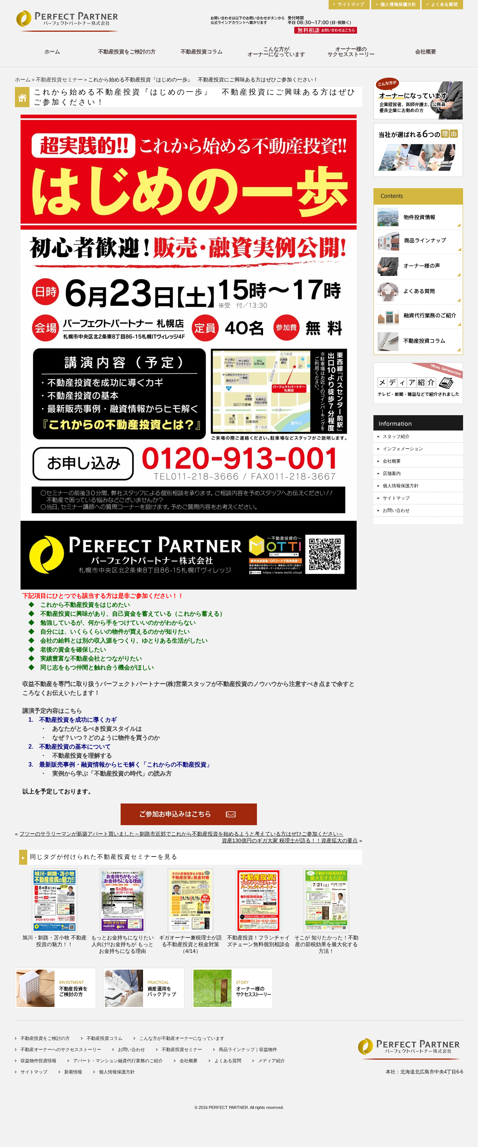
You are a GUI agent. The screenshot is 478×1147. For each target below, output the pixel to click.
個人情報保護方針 (401, 485)
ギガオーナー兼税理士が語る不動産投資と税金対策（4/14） (190, 944)
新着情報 (73, 1072)
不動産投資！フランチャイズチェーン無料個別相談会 (258, 941)
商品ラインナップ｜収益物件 (248, 1049)
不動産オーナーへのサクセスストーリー (61, 1049)
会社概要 (425, 51)
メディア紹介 (271, 1060)
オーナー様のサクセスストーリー (351, 51)
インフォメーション (403, 448)
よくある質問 (227, 1060)
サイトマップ (396, 498)
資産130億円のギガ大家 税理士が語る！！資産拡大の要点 (290, 840)
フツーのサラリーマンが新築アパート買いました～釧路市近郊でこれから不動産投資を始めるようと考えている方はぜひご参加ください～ (181, 834)
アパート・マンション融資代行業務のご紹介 (118, 1060)
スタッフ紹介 (396, 436)
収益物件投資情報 (38, 1060)
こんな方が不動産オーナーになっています (181, 1038)
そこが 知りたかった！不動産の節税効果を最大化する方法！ (326, 944)
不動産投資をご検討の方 (127, 51)
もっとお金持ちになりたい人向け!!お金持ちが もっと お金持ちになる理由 (122, 944)
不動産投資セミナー (59, 80)
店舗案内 (392, 473)
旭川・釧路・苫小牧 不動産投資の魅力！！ (54, 941)
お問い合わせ (396, 510)
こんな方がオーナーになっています (276, 51)
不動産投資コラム (202, 51)
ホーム (52, 51)
